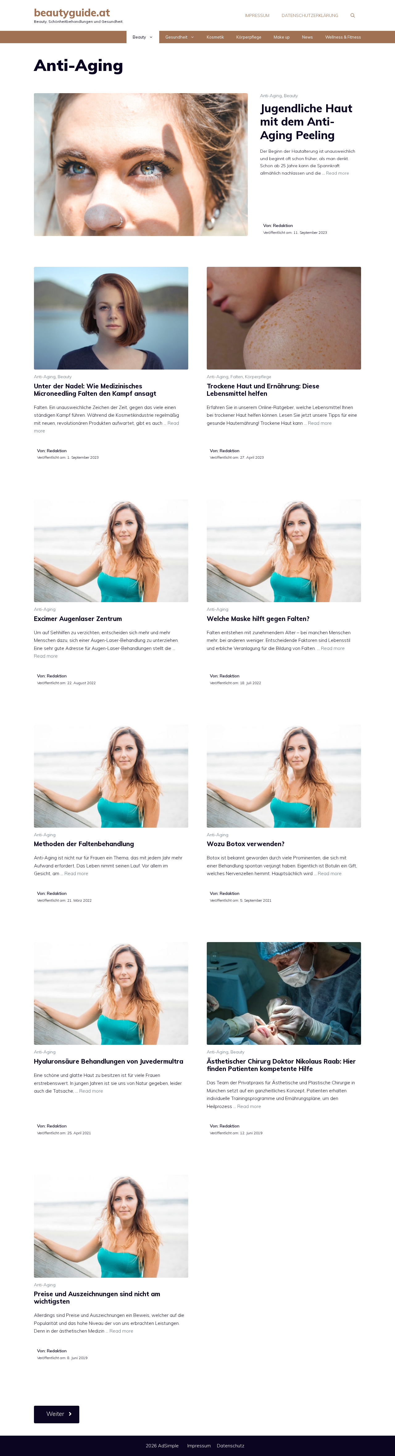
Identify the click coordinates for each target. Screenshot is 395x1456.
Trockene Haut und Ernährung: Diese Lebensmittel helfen (263, 389)
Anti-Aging (271, 95)
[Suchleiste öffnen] (352, 15)
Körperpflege (248, 37)
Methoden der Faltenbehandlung (84, 844)
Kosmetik (215, 37)
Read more (337, 173)
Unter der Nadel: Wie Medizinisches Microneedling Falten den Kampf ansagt (95, 389)
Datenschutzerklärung (310, 15)
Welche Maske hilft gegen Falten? (258, 619)
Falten (237, 376)
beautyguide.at (72, 12)
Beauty (139, 37)
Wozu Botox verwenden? (246, 844)
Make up (282, 37)
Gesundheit (176, 37)
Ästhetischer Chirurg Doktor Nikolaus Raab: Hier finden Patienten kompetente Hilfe (281, 1065)
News (307, 37)
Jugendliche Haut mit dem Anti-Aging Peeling (306, 121)
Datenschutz (230, 1446)
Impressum (257, 15)
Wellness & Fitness (343, 37)
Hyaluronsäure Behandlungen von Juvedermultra (108, 1061)
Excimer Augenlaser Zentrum (78, 619)
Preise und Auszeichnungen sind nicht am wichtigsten (97, 1297)
